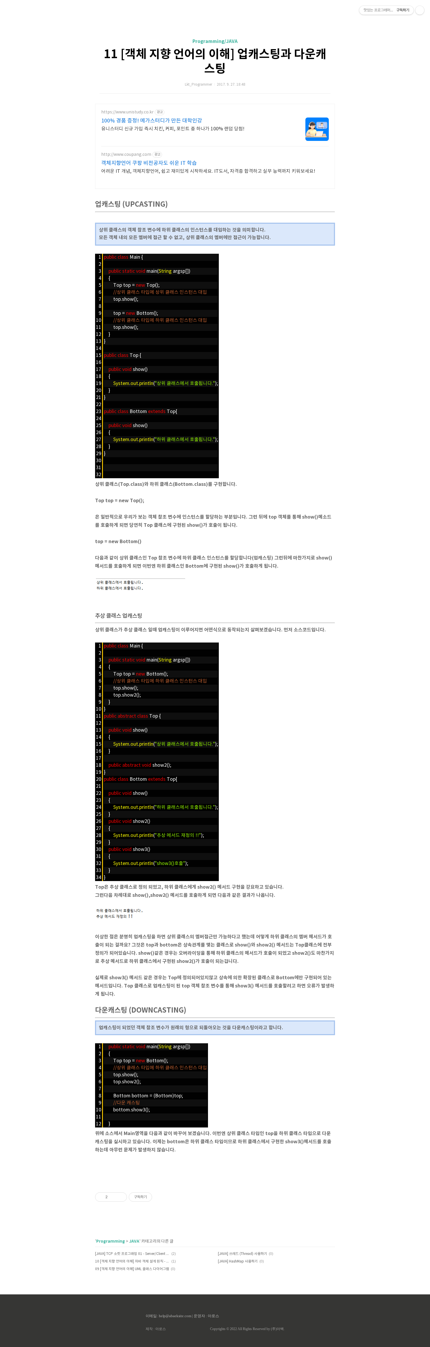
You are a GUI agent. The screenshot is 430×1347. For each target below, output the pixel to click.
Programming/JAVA (215, 41)
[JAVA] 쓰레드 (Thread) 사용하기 (242, 1254)
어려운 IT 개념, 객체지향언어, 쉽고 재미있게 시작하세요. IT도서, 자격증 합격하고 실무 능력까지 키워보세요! (208, 171)
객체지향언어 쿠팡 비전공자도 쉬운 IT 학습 (149, 163)
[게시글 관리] (120, 1197)
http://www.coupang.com (126, 154)
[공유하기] (113, 1197)
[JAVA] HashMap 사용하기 (238, 1261)
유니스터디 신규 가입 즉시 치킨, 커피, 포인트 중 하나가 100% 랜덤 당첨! (173, 129)
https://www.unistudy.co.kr (127, 112)
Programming (110, 1241)
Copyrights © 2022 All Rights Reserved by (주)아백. (247, 1329)
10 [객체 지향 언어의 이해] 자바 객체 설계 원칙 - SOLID (132, 1261)
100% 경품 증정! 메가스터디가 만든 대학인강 (151, 121)
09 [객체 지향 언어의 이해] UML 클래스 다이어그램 (132, 1269)
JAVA (134, 1241)
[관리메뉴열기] (419, 10)
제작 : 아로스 (156, 1329)
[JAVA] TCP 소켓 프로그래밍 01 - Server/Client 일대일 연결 (132, 1254)
